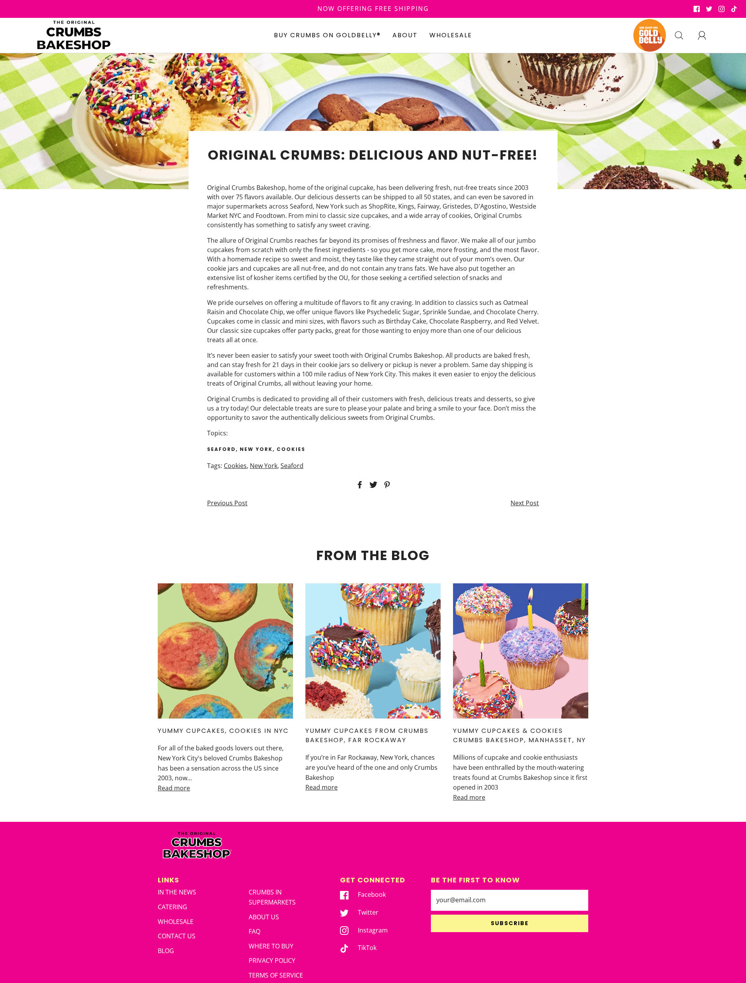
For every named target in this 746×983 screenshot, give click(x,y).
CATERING (172, 907)
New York (263, 465)
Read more (174, 788)
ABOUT (405, 35)
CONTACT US (176, 936)
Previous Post (227, 503)
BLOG (166, 950)
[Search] (683, 35)
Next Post (525, 503)
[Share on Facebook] (358, 485)
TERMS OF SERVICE (276, 975)
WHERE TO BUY (271, 946)
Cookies (235, 465)
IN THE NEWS (177, 892)
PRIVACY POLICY (272, 960)
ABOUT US (264, 917)
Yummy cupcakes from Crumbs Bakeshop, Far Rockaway (367, 735)
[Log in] (706, 35)
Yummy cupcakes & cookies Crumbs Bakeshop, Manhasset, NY (519, 735)
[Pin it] (386, 485)
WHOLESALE (450, 35)
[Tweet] (372, 485)
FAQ (254, 931)
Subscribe (510, 923)
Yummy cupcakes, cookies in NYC (223, 730)
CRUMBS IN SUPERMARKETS (272, 897)
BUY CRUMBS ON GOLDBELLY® (327, 35)
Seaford (292, 465)
